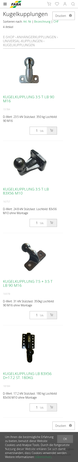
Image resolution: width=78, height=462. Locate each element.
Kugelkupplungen (19, 45)
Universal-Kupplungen (23, 41)
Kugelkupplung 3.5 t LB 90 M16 (28, 98)
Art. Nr (27, 21)
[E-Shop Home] (15, 4)
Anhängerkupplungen (36, 37)
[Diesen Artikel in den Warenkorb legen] (52, 130)
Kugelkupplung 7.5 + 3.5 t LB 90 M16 (28, 283)
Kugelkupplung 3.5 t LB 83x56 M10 (26, 191)
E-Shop (8, 37)
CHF (56, 21)
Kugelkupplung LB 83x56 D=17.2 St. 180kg (27, 375)
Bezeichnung (42, 21)
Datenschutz (43, 457)
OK (65, 439)
